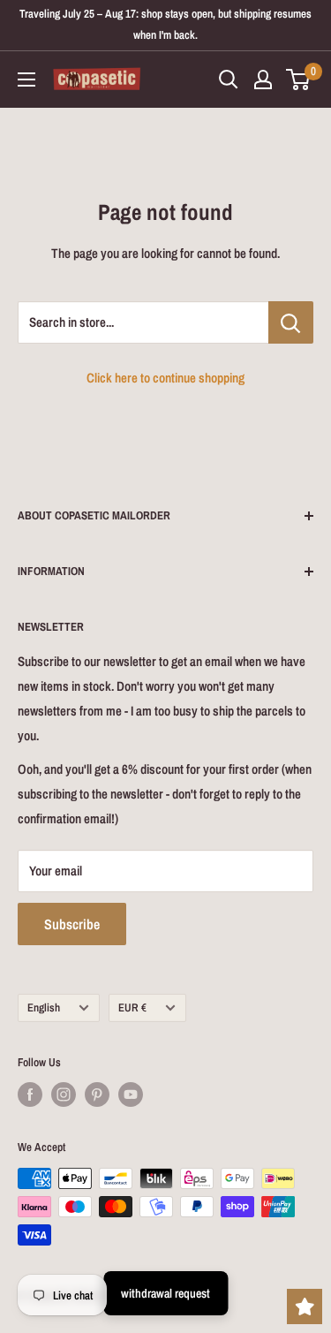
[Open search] (228, 79)
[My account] (263, 79)
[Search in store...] (290, 322)
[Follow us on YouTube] (130, 1094)
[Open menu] (26, 79)
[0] (299, 79)
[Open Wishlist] (304, 1306)
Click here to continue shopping (165, 377)
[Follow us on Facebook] (30, 1094)
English (43, 1007)
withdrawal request (165, 1293)
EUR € (132, 1007)
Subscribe (72, 924)
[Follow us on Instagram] (63, 1094)
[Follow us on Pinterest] (97, 1094)
